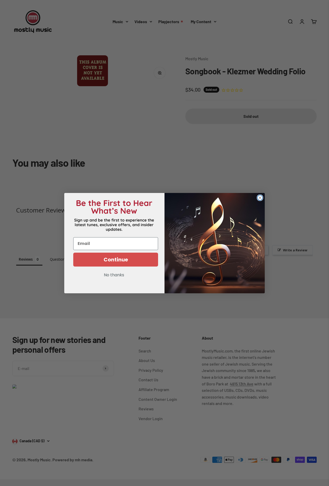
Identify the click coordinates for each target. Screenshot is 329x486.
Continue (116, 259)
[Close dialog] (260, 197)
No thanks (114, 275)
